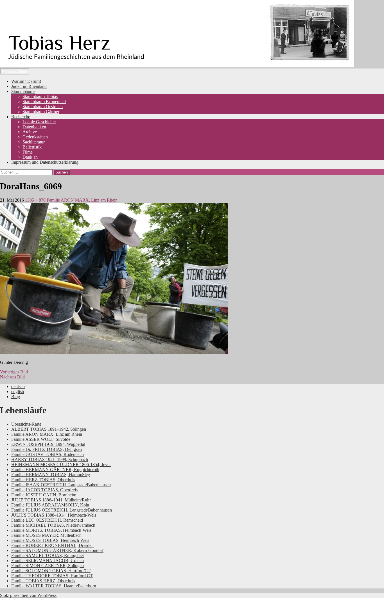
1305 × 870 (35, 200)
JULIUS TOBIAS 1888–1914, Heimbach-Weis (53, 515)
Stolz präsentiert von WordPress (28, 595)
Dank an (30, 157)
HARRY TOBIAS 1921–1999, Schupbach (49, 459)
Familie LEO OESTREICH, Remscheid (47, 520)
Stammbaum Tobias (40, 96)
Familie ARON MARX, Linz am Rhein (82, 200)
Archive (29, 131)
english (17, 391)
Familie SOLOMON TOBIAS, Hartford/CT (51, 570)
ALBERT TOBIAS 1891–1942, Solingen (48, 429)
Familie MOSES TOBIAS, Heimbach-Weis (50, 540)
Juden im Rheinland (29, 86)
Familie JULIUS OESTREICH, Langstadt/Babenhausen (61, 510)
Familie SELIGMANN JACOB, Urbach (47, 560)
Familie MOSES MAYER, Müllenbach (46, 535)
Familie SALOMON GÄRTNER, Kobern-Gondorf (57, 550)
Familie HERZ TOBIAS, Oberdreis (43, 479)
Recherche (20, 116)
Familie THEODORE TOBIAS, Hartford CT (52, 575)
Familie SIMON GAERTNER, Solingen (47, 565)
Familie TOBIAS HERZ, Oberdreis (43, 580)
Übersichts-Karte (26, 424)
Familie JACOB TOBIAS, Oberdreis (44, 489)
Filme (27, 152)
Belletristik (32, 147)
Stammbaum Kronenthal (44, 101)
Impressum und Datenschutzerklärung (44, 162)
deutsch (18, 386)
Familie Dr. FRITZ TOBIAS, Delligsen (46, 449)
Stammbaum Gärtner (40, 111)
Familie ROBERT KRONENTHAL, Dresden (52, 545)
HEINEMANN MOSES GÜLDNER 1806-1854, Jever (61, 464)
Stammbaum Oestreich (42, 106)
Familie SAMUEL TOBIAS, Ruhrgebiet (47, 555)
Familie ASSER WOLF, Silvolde (40, 439)
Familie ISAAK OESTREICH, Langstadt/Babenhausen (61, 484)
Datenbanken (34, 126)
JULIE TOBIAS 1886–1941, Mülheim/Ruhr (51, 499)
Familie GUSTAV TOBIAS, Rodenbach (47, 454)
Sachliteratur (33, 142)
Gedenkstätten (35, 136)
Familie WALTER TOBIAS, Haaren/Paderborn (53, 585)
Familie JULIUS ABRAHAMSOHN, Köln (50, 505)
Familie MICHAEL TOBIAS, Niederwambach (53, 525)
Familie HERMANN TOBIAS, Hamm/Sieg (50, 474)
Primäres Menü (14, 71)
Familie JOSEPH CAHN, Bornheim (43, 494)
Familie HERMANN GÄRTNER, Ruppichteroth (55, 469)
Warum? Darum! (26, 81)
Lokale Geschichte (39, 121)
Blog (15, 396)
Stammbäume (23, 91)
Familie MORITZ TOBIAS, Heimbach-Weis (51, 530)
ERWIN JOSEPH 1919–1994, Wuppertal (48, 444)
